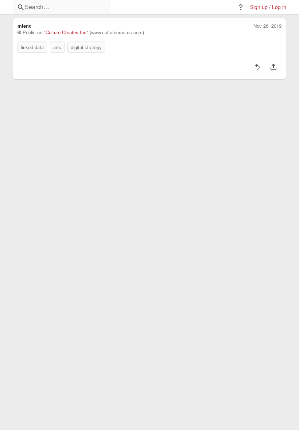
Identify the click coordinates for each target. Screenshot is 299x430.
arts (57, 47)
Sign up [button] (259, 7)
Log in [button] (279, 7)
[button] (241, 7)
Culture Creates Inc (66, 32)
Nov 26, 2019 (267, 26)
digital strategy (86, 47)
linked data (32, 47)
